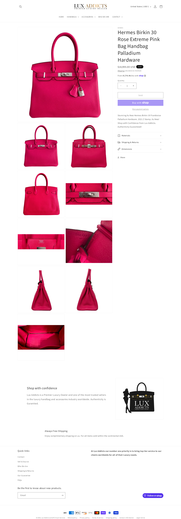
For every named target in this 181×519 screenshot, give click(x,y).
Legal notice (140, 518)
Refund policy (72, 518)
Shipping (121, 71)
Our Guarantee (24, 475)
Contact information (127, 518)
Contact (21, 457)
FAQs (20, 480)
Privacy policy (85, 518)
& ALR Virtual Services (57, 518)
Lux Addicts (45, 518)
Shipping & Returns (26, 471)
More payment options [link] (140, 109)
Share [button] (122, 157)
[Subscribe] (62, 495)
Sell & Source (23, 461)
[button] (20, 7)
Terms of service (97, 518)
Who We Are (23, 466)
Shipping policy (111, 518)
